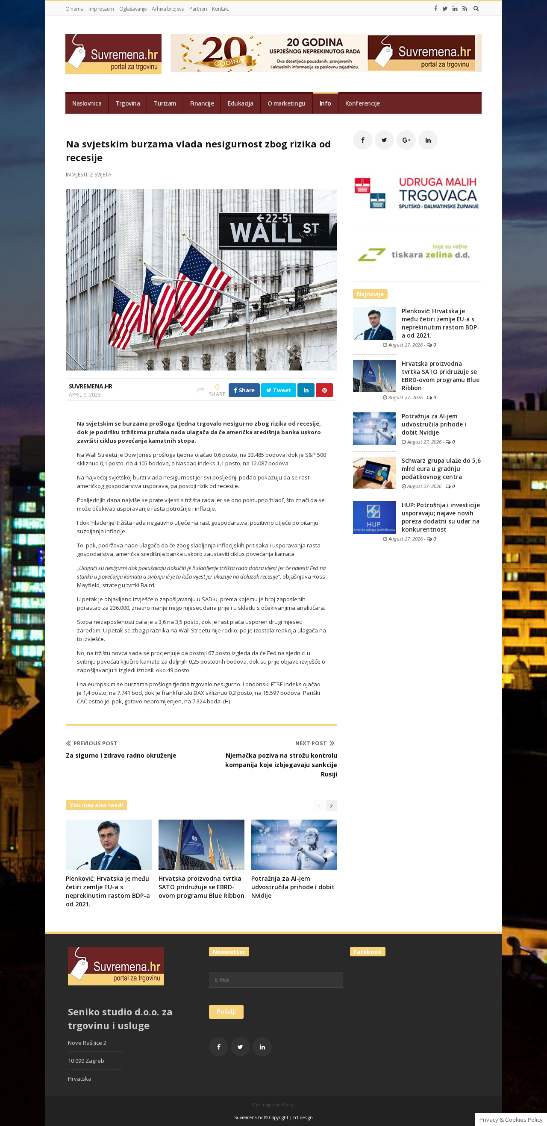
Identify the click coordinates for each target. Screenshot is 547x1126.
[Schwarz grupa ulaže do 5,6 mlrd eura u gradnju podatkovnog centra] (374, 472)
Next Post (311, 743)
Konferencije (362, 103)
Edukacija (240, 103)
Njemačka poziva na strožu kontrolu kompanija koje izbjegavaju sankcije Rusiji (281, 764)
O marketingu (287, 103)
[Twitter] (445, 8)
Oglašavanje (133, 8)
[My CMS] (113, 54)
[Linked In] (455, 8)
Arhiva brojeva (168, 8)
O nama (74, 8)
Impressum (101, 8)
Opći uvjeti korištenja (274, 1105)
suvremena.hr (90, 386)
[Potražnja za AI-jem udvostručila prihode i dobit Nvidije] (374, 428)
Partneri (198, 8)
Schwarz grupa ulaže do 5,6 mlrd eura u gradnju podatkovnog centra (441, 469)
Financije (202, 103)
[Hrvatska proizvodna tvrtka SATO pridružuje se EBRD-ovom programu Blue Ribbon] (374, 375)
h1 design (303, 1117)
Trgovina (127, 103)
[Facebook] (436, 8)
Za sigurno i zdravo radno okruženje (121, 755)
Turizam (165, 103)
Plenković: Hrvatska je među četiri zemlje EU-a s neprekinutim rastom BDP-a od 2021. (108, 891)
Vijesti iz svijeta (92, 174)
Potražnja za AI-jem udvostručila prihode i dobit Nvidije (293, 887)
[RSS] (464, 8)
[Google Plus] (406, 140)
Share (246, 390)
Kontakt (220, 8)
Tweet (281, 390)
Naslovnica (86, 103)
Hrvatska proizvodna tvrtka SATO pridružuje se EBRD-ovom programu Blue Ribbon (201, 887)
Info (325, 103)
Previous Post (96, 743)
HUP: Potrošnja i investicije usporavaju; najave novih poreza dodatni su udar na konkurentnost (441, 517)
